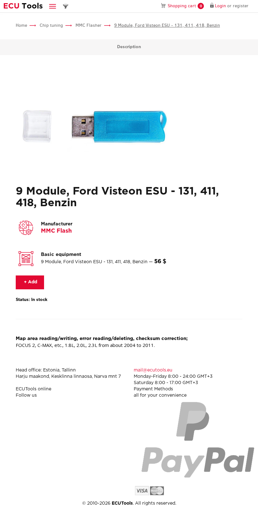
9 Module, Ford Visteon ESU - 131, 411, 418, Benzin (167, 25)
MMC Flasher (89, 25)
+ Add (30, 282)
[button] (52, 6)
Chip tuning (51, 25)
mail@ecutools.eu (153, 370)
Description (129, 47)
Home (21, 25)
